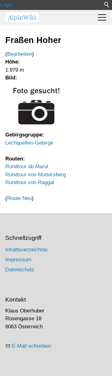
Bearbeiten (19, 54)
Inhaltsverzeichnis (26, 250)
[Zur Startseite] (22, 17)
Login (6, 5)
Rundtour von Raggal (29, 182)
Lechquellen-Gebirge (29, 143)
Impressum (18, 260)
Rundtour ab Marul (26, 166)
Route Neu (19, 198)
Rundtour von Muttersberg (35, 175)
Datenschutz (20, 270)
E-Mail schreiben (31, 346)
